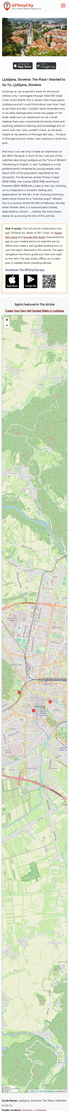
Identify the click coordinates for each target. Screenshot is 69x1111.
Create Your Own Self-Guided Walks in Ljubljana (34, 311)
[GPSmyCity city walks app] (22, 6)
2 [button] (19, 692)
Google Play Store (34, 237)
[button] (6, 320)
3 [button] (50, 701)
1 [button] (33, 710)
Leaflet (32, 1091)
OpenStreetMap (46, 1091)
